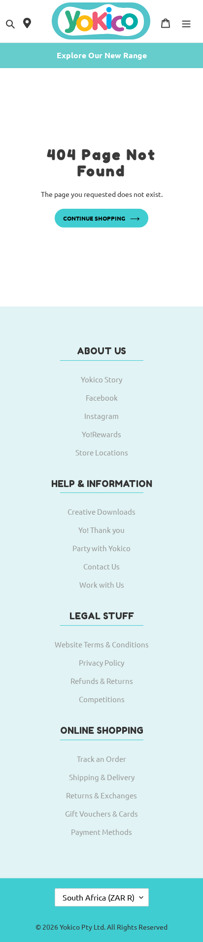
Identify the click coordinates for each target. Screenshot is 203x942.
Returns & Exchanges (101, 795)
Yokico (70, 926)
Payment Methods (101, 831)
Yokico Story (101, 379)
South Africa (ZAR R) (99, 897)
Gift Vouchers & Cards (101, 813)
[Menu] (186, 22)
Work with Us (101, 584)
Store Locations (101, 452)
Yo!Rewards (101, 434)
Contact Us (101, 566)
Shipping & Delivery (102, 777)
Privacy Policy (101, 662)
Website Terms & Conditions (102, 644)
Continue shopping (94, 218)
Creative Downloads (101, 511)
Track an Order (101, 758)
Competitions (102, 699)
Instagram (101, 415)
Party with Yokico (101, 548)
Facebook (102, 397)
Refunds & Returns (101, 680)
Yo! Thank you (101, 529)
